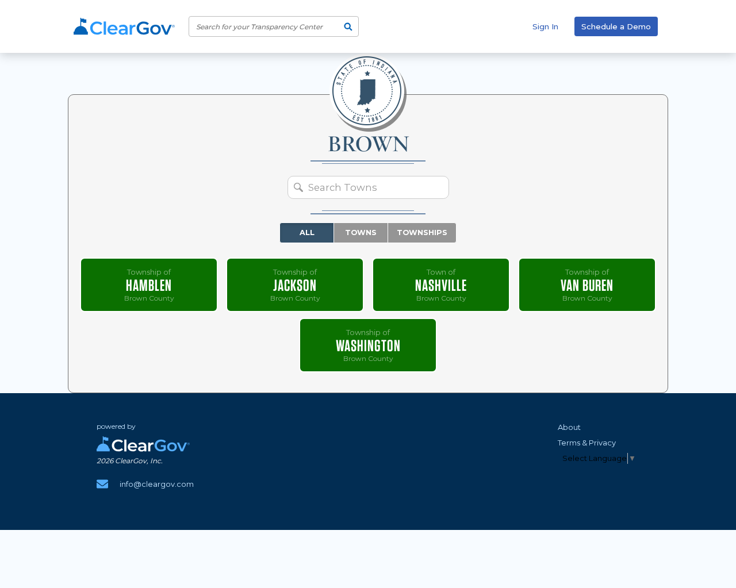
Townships (422, 232)
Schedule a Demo (616, 26)
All (307, 232)
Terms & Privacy (587, 442)
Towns (361, 232)
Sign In (545, 26)
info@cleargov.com (157, 484)
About (569, 427)
